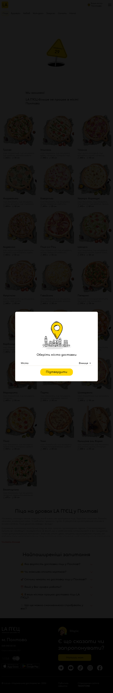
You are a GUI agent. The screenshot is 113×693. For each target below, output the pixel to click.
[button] (56, 363)
